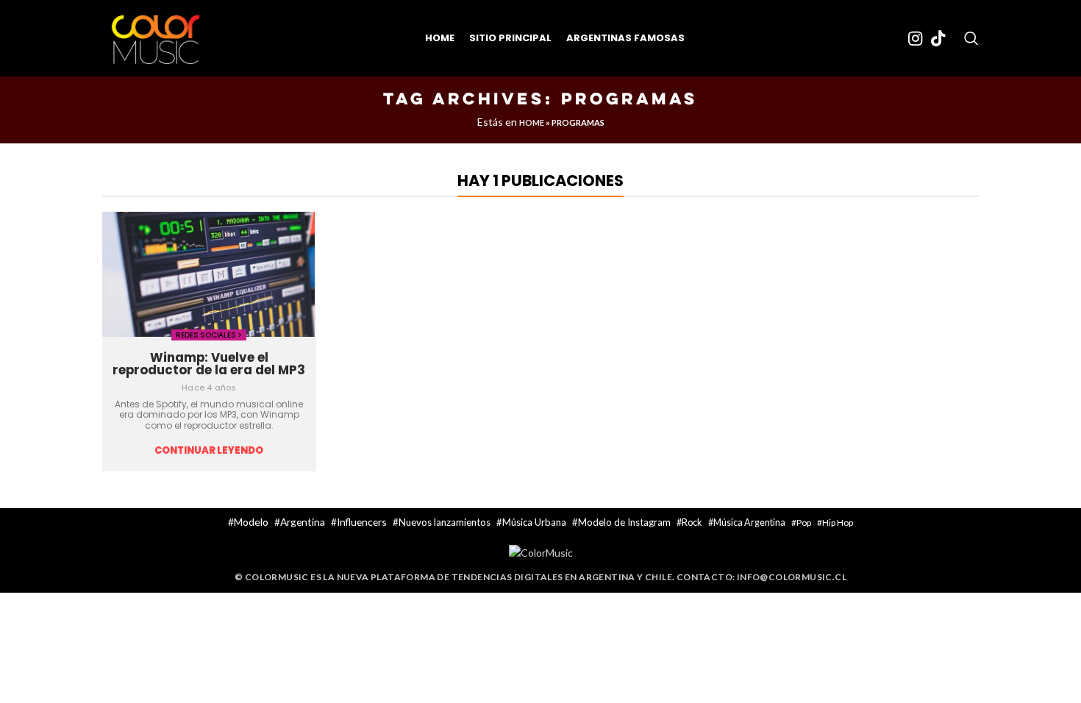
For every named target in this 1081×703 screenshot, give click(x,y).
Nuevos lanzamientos (444, 522)
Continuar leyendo (208, 451)
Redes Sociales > (209, 334)
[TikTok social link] (938, 38)
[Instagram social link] (915, 38)
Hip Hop (837, 522)
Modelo (251, 521)
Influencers (362, 521)
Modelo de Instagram (624, 522)
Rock (692, 522)
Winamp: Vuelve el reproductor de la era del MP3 (209, 364)
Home (531, 122)
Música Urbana (534, 522)
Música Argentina (749, 522)
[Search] (971, 38)
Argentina (302, 521)
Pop (803, 522)
